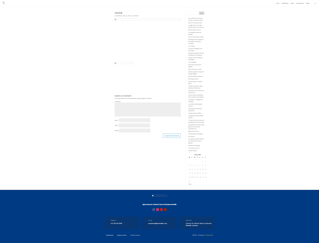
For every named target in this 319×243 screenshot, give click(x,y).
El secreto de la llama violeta (196, 37)
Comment (118, 101)
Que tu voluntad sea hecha (195, 76)
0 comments (135, 16)
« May (189, 184)
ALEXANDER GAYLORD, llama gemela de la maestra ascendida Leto (196, 127)
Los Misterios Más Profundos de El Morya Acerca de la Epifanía (196, 141)
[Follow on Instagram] (157, 209)
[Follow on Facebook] (153, 209)
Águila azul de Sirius (193, 131)
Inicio (277, 3)
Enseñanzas (285, 3)
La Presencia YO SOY (194, 148)
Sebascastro (209, 235)
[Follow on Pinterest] (161, 209)
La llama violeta (192, 150)
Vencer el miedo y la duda (195, 23)
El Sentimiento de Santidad (195, 134)
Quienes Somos (122, 235)
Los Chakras (191, 46)
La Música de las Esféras (194, 113)
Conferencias (300, 3)
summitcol (119, 16)
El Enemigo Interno (193, 79)
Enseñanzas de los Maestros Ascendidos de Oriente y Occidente (196, 41)
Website (117, 130)
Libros (292, 3)
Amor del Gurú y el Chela (194, 69)
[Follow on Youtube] (165, 209)
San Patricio (191, 136)
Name (117, 120)
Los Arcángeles (192, 62)
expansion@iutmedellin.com (157, 223)
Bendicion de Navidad (194, 145)
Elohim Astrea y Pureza (194, 30)
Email (117, 125)
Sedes (307, 3)
